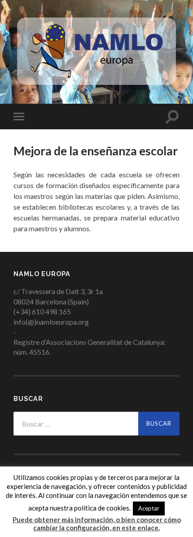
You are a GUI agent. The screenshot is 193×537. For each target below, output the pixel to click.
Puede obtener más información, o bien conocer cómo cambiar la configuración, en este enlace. (97, 523)
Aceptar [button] (148, 508)
